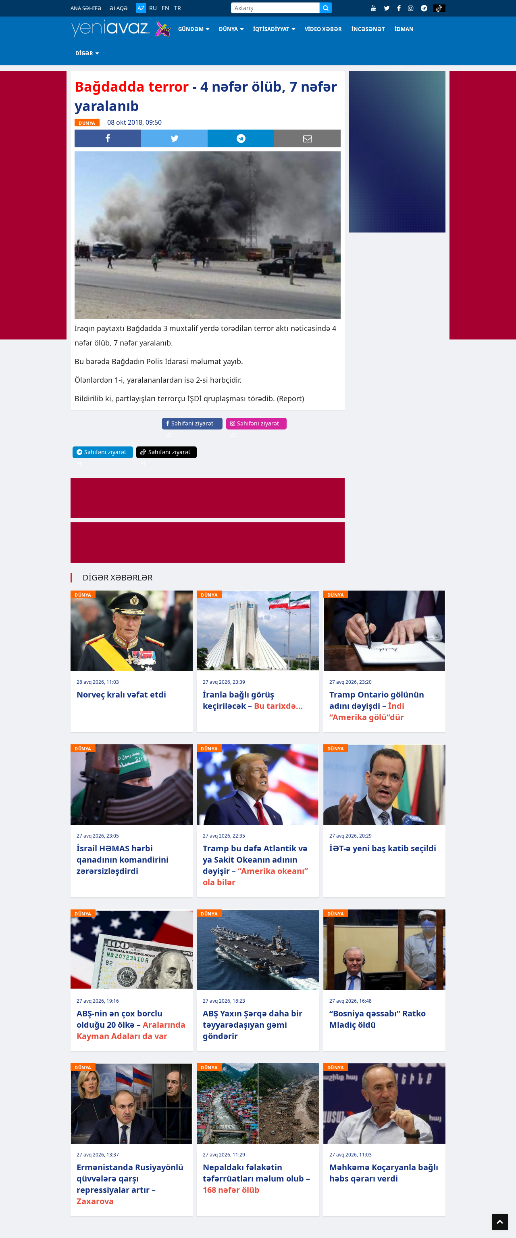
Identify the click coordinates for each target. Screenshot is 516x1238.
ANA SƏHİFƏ (86, 8)
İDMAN (404, 29)
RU (153, 8)
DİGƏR (84, 53)
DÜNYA (228, 29)
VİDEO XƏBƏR (323, 29)
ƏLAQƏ (119, 8)
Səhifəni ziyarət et (189, 428)
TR (177, 8)
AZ (140, 8)
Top (500, 1222)
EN (165, 8)
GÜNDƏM (191, 29)
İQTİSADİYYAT (271, 29)
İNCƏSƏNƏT (368, 29)
